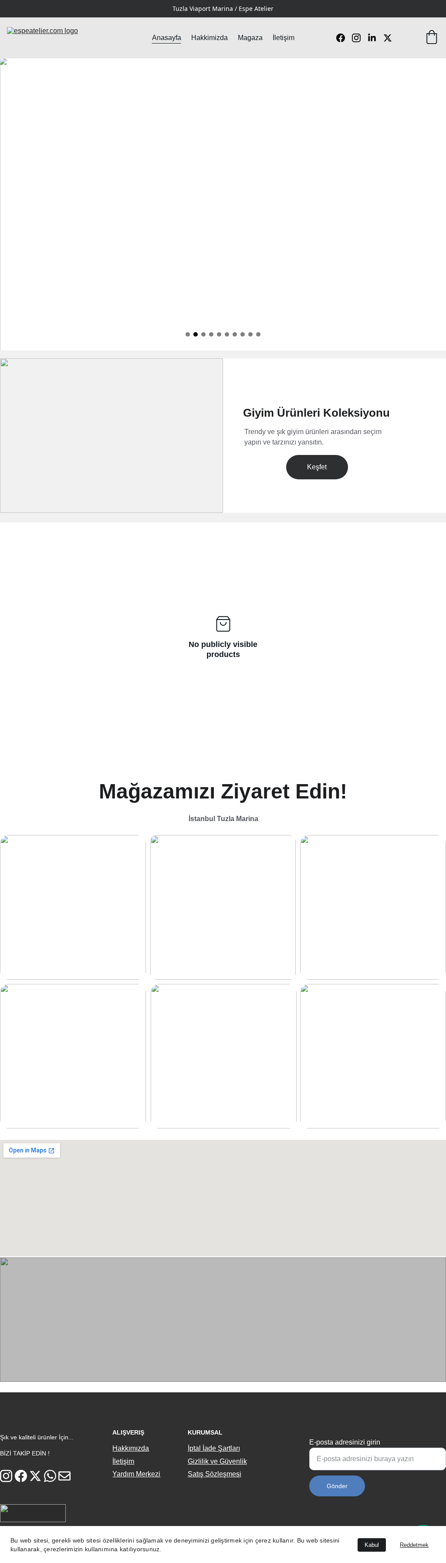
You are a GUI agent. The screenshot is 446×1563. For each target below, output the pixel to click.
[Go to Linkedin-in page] (375, 38)
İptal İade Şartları (214, 1448)
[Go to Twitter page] (387, 38)
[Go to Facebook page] (344, 38)
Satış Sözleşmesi (214, 1474)
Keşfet (317, 467)
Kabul (372, 1545)
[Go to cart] (431, 38)
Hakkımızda (130, 1448)
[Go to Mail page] (64, 1476)
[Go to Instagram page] (360, 38)
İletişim (283, 37)
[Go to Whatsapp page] (50, 1476)
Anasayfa (166, 37)
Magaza (250, 37)
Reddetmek (414, 1545)
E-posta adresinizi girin (344, 1442)
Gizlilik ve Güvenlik (217, 1461)
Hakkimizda (209, 37)
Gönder (337, 1485)
